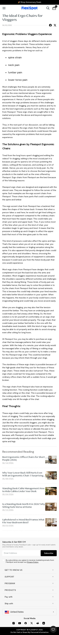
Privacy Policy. (33, 562)
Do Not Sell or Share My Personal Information (30, 632)
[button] (29, 570)
